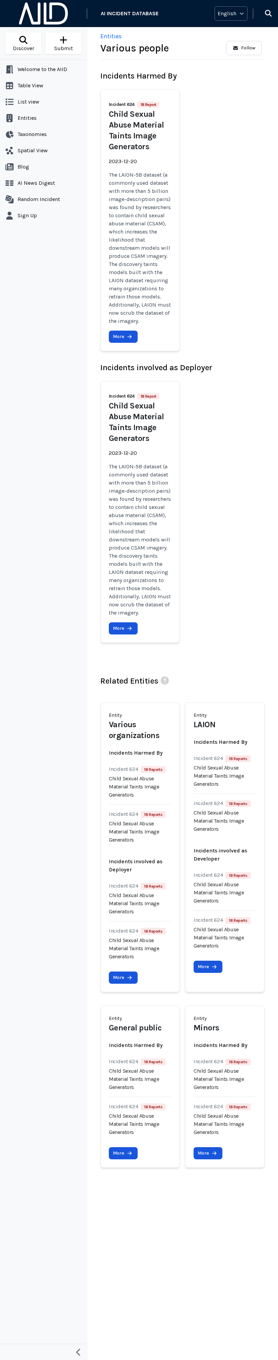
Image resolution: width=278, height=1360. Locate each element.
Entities (111, 36)
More (118, 336)
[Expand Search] (264, 13)
